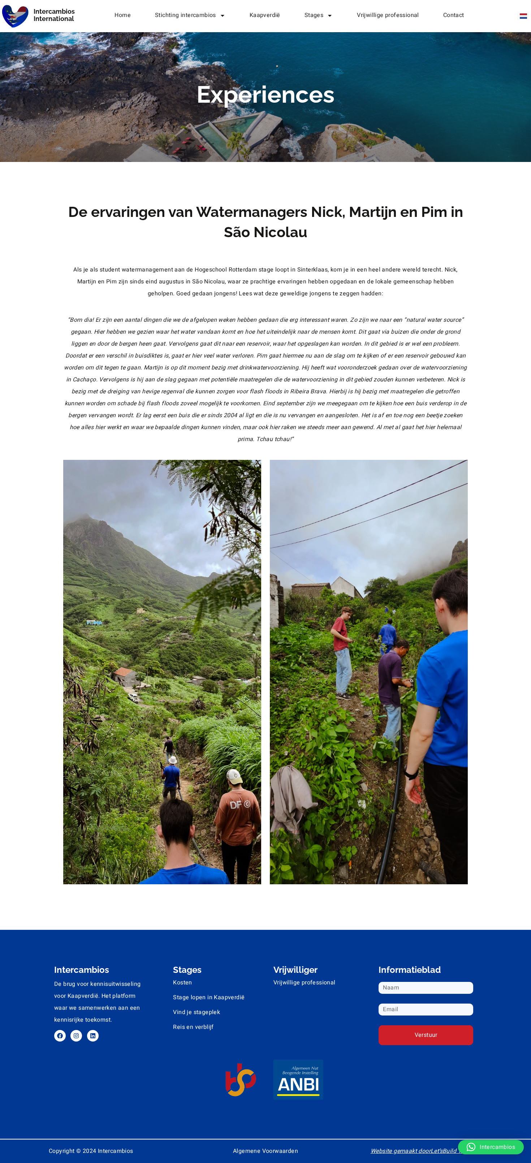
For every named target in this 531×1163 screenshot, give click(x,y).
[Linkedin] (93, 1036)
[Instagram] (76, 1036)
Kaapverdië (265, 15)
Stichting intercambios (185, 15)
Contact (453, 15)
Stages (314, 15)
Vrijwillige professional (388, 15)
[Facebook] (60, 1036)
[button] (491, 1147)
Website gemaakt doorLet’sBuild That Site (426, 1151)
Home (123, 15)
